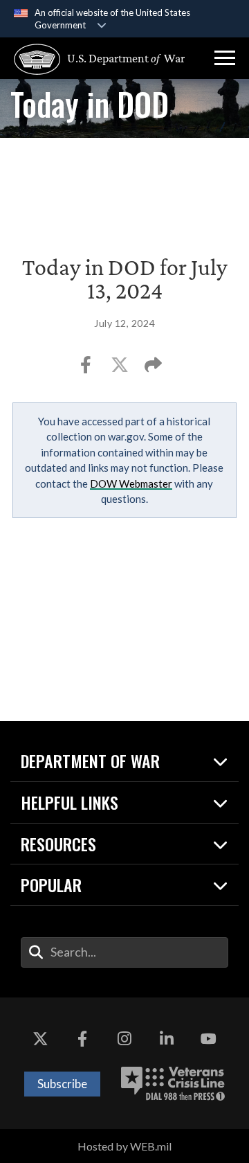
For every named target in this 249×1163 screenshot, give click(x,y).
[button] (224, 58)
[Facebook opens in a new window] (82, 1039)
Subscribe (62, 1083)
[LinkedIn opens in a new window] (166, 1039)
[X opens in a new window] (40, 1039)
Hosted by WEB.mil (124, 1146)
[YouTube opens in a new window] (209, 1039)
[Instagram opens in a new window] (124, 1039)
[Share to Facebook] (86, 368)
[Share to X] (121, 368)
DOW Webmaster (131, 483)
